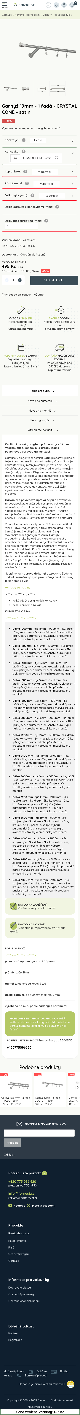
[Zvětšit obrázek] (56, 158)
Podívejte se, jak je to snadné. (37, 908)
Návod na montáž (40, 410)
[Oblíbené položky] (56, 5)
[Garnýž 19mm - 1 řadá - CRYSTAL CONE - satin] (40, 50)
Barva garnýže (40, 420)
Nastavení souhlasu (40, 1406)
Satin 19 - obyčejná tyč (56, 14)
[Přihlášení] (64, 5)
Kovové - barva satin (27, 14)
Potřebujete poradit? (40, 430)
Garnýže (7, 14)
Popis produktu (40, 391)
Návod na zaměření (40, 401)
